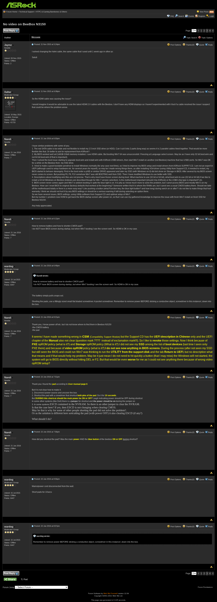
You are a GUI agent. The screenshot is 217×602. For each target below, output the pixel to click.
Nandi (8, 139)
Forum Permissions (205, 587)
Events (191, 16)
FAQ (172, 16)
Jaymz (8, 44)
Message (36, 37)
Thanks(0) (189, 45)
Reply (210, 45)
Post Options (175, 45)
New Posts (204, 12)
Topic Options (207, 38)
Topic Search (191, 38)
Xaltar (8, 91)
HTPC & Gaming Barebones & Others (51, 12)
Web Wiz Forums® (110, 593)
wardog (9, 266)
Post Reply (9, 30)
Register (201, 16)
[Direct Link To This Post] (33, 44)
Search (181, 16)
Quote (201, 45)
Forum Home (11, 12)
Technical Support (26, 12)
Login (212, 16)
